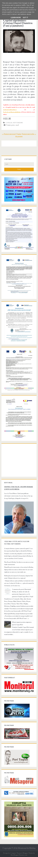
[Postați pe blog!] (6, 119)
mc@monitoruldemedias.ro (10, 109)
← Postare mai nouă (9, 134)
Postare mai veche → (29, 134)
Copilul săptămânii (14, 123)
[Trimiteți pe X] (8, 119)
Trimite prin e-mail (12, 125)
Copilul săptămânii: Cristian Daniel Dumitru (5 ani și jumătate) (17, 23)
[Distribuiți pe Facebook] (10, 119)
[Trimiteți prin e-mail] (4, 119)
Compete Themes (16, 853)
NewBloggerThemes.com (19, 855)
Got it (25, 18)
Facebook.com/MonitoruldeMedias (11, 112)
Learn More (16, 18)
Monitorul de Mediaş (26, 848)
